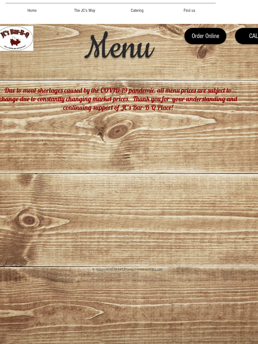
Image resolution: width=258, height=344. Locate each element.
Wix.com (157, 269)
